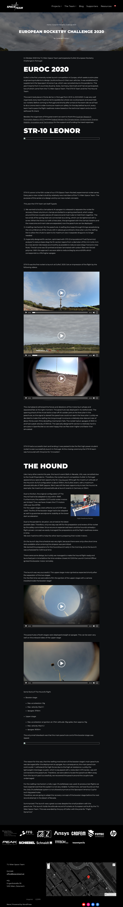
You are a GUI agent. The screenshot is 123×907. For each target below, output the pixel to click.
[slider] (60, 312)
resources (106, 6)
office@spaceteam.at (15, 874)
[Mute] (94, 312)
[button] (61, 6)
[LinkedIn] (97, 904)
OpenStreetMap (111, 894)
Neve (9, 904)
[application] (61, 293)
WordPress (27, 904)
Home (49, 25)
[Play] (26, 312)
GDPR (37, 899)
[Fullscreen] (97, 312)
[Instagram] (88, 904)
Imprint (29, 899)
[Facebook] (93, 904)
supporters (92, 6)
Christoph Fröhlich (62, 38)
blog (81, 6)
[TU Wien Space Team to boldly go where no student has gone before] (15, 6)
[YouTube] (83, 904)
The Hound (63, 480)
